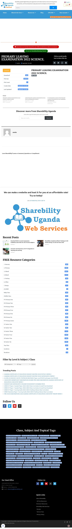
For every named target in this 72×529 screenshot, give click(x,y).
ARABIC (29, 460)
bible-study (29, 465)
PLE (57, 451)
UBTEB (10, 453)
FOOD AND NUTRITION (15, 460)
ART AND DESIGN (58, 447)
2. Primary (36, 268)
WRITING (27, 467)
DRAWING (46, 458)
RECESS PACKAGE (24, 458)
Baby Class (36, 292)
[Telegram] (54, 483)
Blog (42, 12)
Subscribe (48, 118)
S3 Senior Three (36, 331)
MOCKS (11, 444)
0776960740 (33, 200)
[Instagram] (20, 406)
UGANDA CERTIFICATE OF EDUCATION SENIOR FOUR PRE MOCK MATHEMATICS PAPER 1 (29, 376)
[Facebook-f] (4, 406)
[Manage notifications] (69, 526)
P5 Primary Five (36, 313)
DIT (44, 453)
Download (6, 70)
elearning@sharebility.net (15, 489)
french (11, 458)
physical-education (33, 462)
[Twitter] (9, 406)
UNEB (19, 453)
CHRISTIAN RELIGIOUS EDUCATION (19, 442)
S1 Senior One (36, 324)
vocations (36, 349)
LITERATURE (12, 449)
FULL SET (39, 456)
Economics (43, 447)
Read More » (13, 244)
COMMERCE (12, 451)
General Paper (55, 453)
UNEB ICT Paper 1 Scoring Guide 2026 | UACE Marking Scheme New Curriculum (26, 390)
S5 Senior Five (36, 338)
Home (5, 12)
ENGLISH (44, 435)
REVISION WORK (29, 435)
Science (34, 75)
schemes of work (32, 453)
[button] (54, 62)
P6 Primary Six (36, 317)
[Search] (53, 7)
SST (39, 465)
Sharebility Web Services (7, 523)
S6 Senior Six (36, 342)
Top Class (36, 345)
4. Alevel (36, 275)
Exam (37, 458)
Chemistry (33, 438)
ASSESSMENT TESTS (15, 462)
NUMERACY (55, 460)
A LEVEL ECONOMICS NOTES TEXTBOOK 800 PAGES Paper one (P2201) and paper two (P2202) (31, 378)
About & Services (16, 12)
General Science (14, 465)
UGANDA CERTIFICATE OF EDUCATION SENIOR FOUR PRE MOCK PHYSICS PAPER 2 (27, 374)
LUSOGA (57, 462)
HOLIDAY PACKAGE (53, 442)
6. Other (36, 282)
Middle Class (36, 296)
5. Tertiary (36, 278)
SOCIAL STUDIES (39, 440)
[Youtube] (14, 406)
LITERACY (31, 447)
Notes (47, 462)
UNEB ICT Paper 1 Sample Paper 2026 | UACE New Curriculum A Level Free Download (28, 388)
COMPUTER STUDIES (49, 438)
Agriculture (23, 444)
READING (48, 451)
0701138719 (41, 200)
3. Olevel (36, 271)
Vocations (36, 352)
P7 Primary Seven (36, 320)
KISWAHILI (37, 451)
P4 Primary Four (36, 310)
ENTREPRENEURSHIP (15, 447)
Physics (55, 435)
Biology (11, 438)
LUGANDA (50, 449)
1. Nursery (36, 264)
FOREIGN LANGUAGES (41, 467)
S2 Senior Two (36, 327)
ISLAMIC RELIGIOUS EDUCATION (32, 449)
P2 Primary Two (36, 303)
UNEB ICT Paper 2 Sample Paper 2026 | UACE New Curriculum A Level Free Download (28, 386)
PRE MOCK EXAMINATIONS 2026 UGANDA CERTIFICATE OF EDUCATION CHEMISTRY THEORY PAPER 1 (33, 394)
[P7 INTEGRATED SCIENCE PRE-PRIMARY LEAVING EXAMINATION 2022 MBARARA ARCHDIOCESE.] (59, 100)
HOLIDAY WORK (41, 460)
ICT (55, 458)
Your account (64, 12)
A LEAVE (36, 289)
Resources (31, 12)
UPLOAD (50, 12)
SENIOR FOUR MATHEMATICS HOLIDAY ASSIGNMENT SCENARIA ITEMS (24, 384)
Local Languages (51, 465)
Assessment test (14, 467)
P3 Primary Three (36, 306)
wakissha (25, 451)
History (38, 442)
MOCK (21, 438)
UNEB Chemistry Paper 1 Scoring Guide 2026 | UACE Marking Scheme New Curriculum (28, 392)
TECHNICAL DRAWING (54, 456)
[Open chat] (3, 525)
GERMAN (55, 467)
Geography (24, 440)
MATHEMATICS (13, 435)
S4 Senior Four (36, 334)
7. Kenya (36, 285)
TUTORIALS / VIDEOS (40, 444)
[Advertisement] (36, 29)
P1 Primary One (36, 299)
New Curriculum (25, 456)
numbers (11, 456)
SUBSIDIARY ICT (57, 444)
